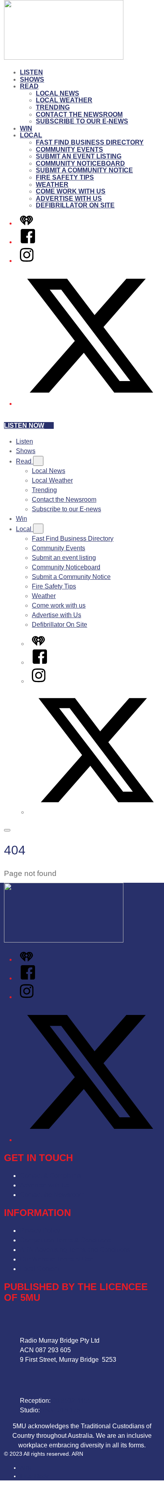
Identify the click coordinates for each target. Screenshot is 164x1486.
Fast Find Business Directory (90, 142)
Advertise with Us (69, 198)
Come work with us (70, 191)
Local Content (39, 1268)
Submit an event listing (78, 156)
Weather (52, 184)
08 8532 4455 (71, 1400)
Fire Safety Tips (65, 177)
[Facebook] (28, 242)
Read (29, 86)
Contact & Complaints (51, 1175)
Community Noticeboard (80, 163)
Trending (53, 107)
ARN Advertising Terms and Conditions (75, 1249)
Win (26, 128)
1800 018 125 (60, 1410)
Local (31, 135)
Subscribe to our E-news (82, 121)
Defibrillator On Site (75, 205)
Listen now (24, 425)
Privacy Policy (40, 1230)
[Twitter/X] (90, 403)
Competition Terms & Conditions (65, 1240)
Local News (57, 93)
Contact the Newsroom (79, 114)
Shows (32, 79)
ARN (25, 1467)
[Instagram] (26, 260)
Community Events (69, 149)
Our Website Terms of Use (57, 1259)
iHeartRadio (35, 1476)
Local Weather (64, 100)
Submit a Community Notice (84, 170)
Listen (31, 72)
